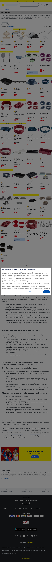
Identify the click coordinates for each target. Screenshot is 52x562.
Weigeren (31, 292)
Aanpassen (38, 292)
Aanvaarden (46, 292)
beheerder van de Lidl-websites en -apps (13, 272)
